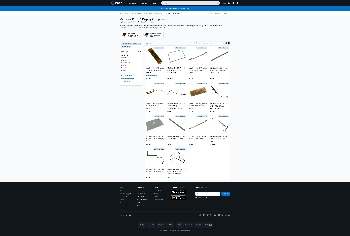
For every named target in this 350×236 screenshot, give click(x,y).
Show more (127, 82)
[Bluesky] (222, 215)
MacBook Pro (149, 13)
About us (122, 191)
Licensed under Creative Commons (179, 231)
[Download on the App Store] (178, 192)
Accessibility (157, 191)
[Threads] (226, 215)
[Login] (237, 3)
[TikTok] (200, 215)
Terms (156, 197)
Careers (122, 199)
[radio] (225, 43)
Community (140, 191)
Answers (225, 13)
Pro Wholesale (141, 194)
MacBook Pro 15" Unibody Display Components (133, 35)
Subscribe (226, 194)
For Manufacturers (142, 199)
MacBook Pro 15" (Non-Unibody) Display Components (155, 36)
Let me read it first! (203, 197)
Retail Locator (141, 197)
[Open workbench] (224, 3)
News (138, 205)
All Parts (127, 13)
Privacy (156, 194)
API (121, 202)
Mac (133, 13)
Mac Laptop (140, 13)
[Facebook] (204, 215)
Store (121, 13)
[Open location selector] (229, 3)
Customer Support (125, 194)
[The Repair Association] (229, 215)
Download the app (177, 187)
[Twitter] (208, 215)
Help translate (124, 215)
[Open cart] (233, 3)
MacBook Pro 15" (160, 13)
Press (138, 202)
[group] (227, 43)
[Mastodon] (219, 215)
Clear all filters (125, 47)
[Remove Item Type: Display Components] (139, 43)
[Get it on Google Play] (178, 197)
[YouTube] (215, 215)
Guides (217, 13)
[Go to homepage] (117, 3)
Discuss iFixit (123, 197)
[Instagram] (211, 215)
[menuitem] (132, 3)
